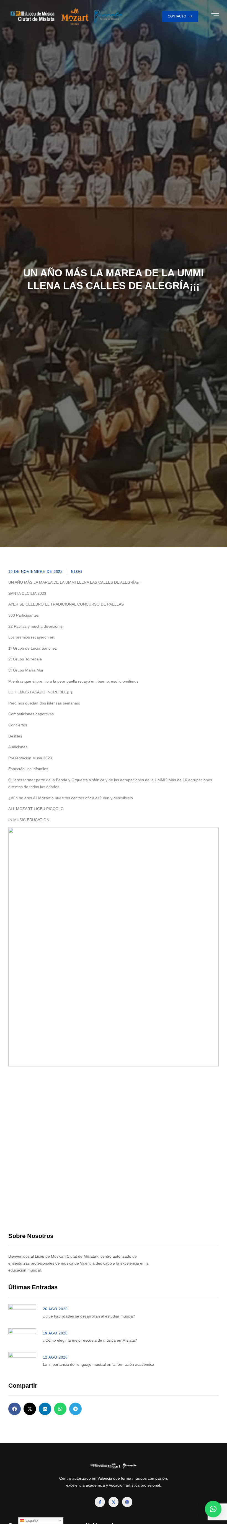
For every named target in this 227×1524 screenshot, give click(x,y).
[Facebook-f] (100, 1502)
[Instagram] (127, 1502)
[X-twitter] (113, 1502)
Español (31, 1520)
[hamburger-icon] (215, 14)
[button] (14, 1409)
